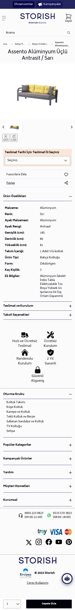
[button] (14, 127)
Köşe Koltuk (14, 407)
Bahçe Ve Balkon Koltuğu (40, 44)
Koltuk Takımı (15, 402)
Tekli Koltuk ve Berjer (20, 416)
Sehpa (10, 431)
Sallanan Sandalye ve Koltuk (25, 421)
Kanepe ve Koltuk (18, 412)
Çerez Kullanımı (37, 583)
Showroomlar (23, 4)
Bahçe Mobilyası (20, 44)
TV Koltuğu (14, 426)
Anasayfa (6, 44)
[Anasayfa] (37, 18)
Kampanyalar (52, 4)
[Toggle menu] (5, 18)
